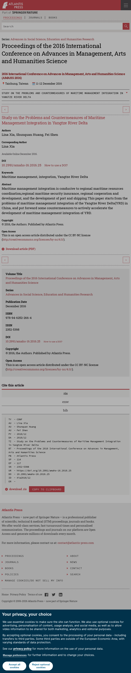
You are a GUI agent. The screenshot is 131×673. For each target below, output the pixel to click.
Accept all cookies (14, 666)
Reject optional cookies (41, 666)
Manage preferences (15, 655)
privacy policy (22, 648)
